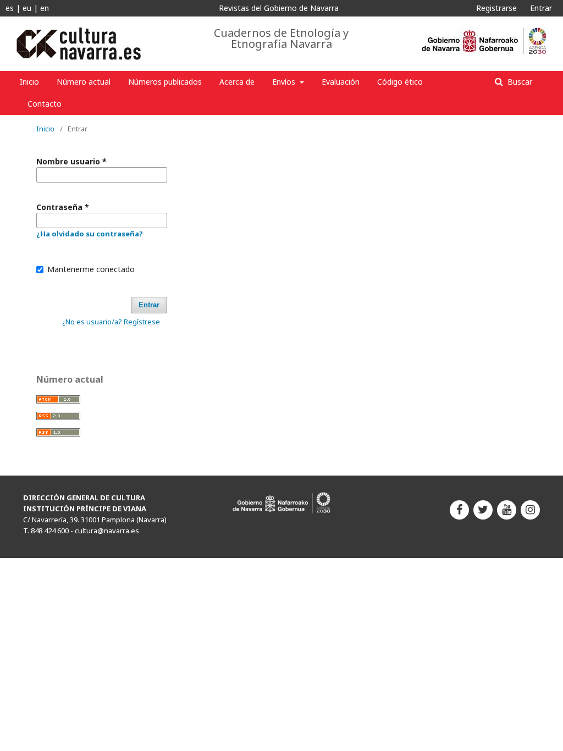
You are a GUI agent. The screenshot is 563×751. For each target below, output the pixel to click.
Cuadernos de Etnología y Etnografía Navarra (281, 38)
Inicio (29, 81)
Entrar (541, 8)
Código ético (400, 81)
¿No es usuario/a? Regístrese (111, 322)
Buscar (518, 81)
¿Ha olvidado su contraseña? (89, 234)
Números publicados (165, 81)
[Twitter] (483, 510)
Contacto (44, 103)
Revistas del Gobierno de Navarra (279, 8)
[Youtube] (506, 510)
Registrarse (496, 8)
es (9, 8)
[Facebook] (459, 510)
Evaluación (341, 81)
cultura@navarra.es (107, 530)
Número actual (84, 81)
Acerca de (237, 81)
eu (27, 8)
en (44, 8)
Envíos (284, 81)
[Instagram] (530, 510)
